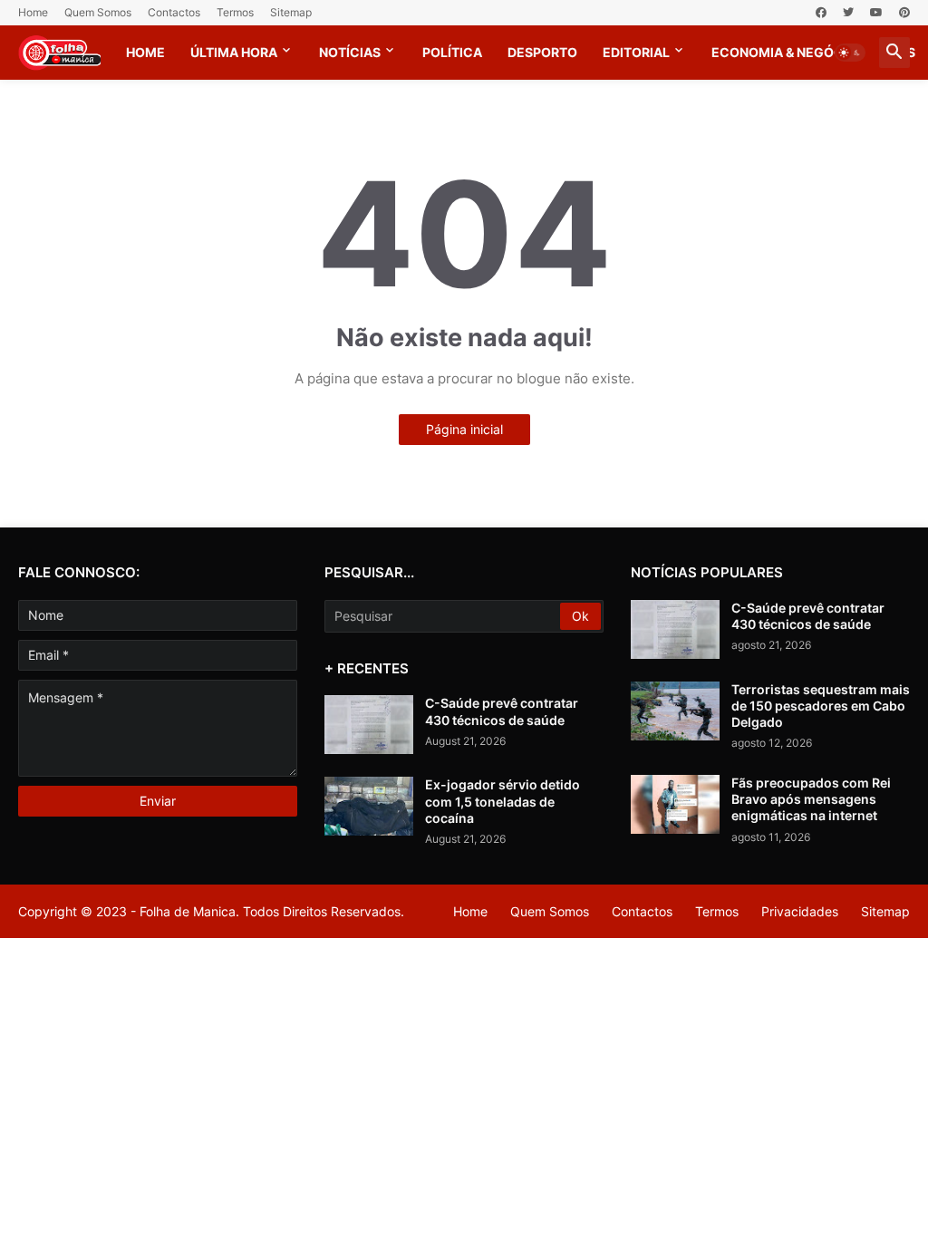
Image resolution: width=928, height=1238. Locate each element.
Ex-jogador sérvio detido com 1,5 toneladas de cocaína (502, 801)
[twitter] (848, 12)
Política (452, 52)
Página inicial (464, 429)
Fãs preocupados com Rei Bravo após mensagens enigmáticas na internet (811, 799)
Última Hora (233, 52)
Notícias (350, 52)
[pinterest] (904, 12)
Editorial (636, 52)
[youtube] (876, 12)
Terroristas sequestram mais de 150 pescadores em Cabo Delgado (820, 706)
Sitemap (291, 12)
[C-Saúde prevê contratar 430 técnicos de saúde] (368, 724)
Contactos (174, 12)
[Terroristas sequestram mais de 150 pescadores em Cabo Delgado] (675, 711)
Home (33, 12)
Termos (235, 12)
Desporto (542, 52)
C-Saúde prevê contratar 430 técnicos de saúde (501, 711)
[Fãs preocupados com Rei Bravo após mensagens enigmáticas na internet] (675, 804)
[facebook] (821, 12)
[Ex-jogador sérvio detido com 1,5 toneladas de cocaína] (368, 806)
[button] (850, 53)
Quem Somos (97, 12)
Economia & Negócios (788, 52)
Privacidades (799, 911)
